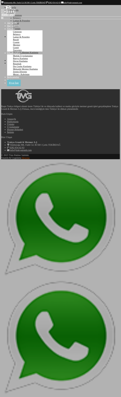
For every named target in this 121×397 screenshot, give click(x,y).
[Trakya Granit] (8, 15)
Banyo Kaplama (20, 58)
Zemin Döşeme (20, 71)
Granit (16, 47)
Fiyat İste (14, 83)
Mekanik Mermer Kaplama (25, 69)
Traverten (17, 50)
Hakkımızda (13, 25)
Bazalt (16, 39)
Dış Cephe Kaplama (22, 66)
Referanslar (13, 77)
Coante (16, 42)
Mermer (16, 45)
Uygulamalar (14, 53)
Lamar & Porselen (21, 37)
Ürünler (11, 28)
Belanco (17, 34)
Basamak (17, 64)
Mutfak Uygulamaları (23, 56)
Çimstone (17, 31)
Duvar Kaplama (20, 61)
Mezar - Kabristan (21, 74)
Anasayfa (12, 22)
